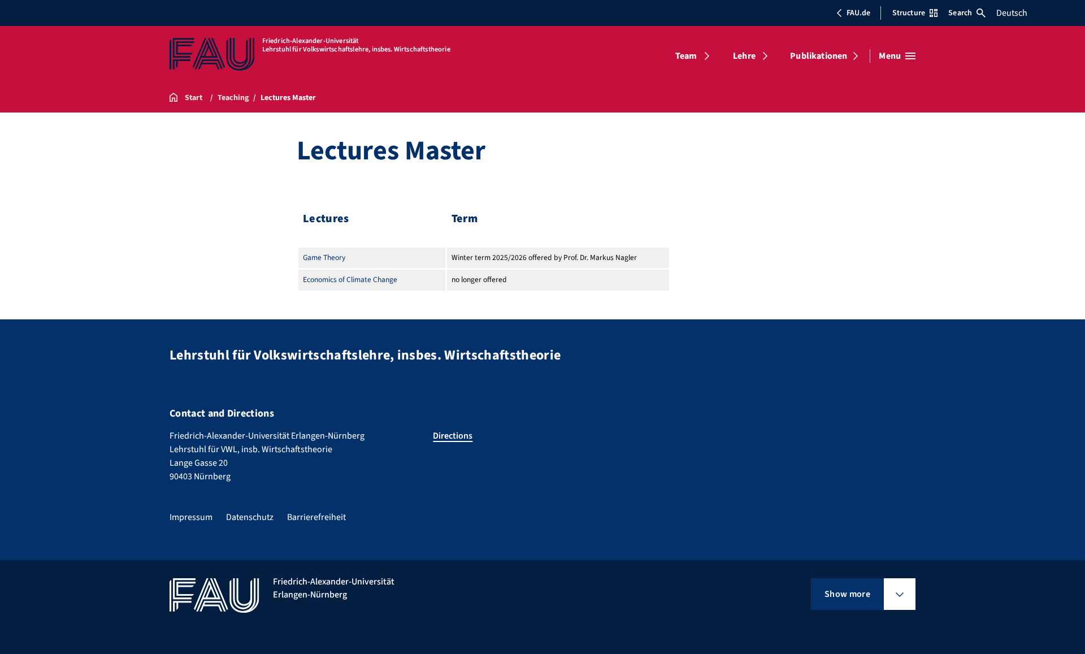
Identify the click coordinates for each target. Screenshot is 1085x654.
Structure (908, 13)
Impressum (191, 517)
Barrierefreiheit (316, 517)
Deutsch (1011, 13)
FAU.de (858, 13)
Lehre (744, 56)
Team (686, 56)
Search (960, 13)
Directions (452, 436)
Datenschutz (250, 517)
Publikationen (818, 56)
